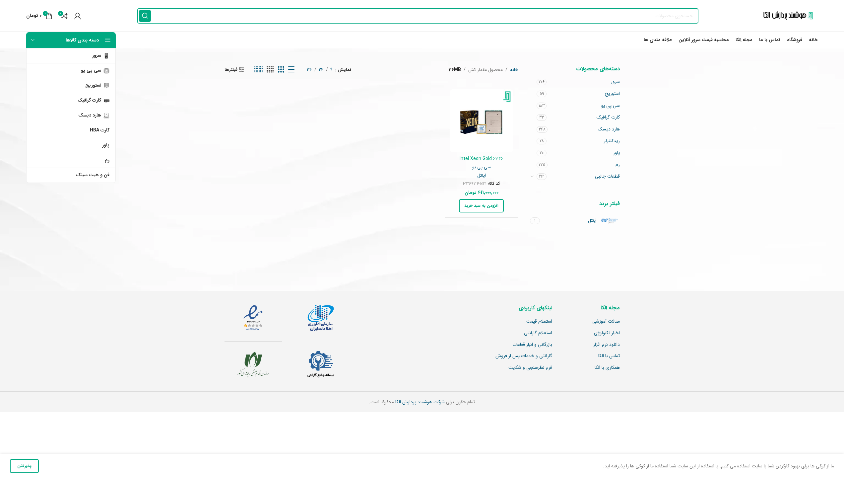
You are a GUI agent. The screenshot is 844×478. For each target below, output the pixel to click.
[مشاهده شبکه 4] (270, 69)
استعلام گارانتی (538, 333)
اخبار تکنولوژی (607, 333)
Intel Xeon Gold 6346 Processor (481, 162)
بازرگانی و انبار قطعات (532, 345)
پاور (616, 152)
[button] (481, 205)
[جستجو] (145, 16)
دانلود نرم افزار (606, 345)
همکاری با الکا (607, 367)
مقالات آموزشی (606, 321)
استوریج (612, 93)
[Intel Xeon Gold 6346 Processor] (481, 120)
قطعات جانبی (607, 176)
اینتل (481, 175)
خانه (514, 69)
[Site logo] (786, 15)
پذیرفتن (24, 465)
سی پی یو (610, 105)
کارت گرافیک (608, 117)
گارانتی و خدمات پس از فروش (523, 356)
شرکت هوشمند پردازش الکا (419, 402)
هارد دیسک (609, 129)
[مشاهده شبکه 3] (281, 69)
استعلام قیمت (539, 321)
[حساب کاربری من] (77, 16)
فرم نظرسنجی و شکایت (530, 367)
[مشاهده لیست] (291, 69)
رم (618, 164)
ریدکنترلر (612, 140)
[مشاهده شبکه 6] (258, 69)
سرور (615, 81)
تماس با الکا (609, 356)
